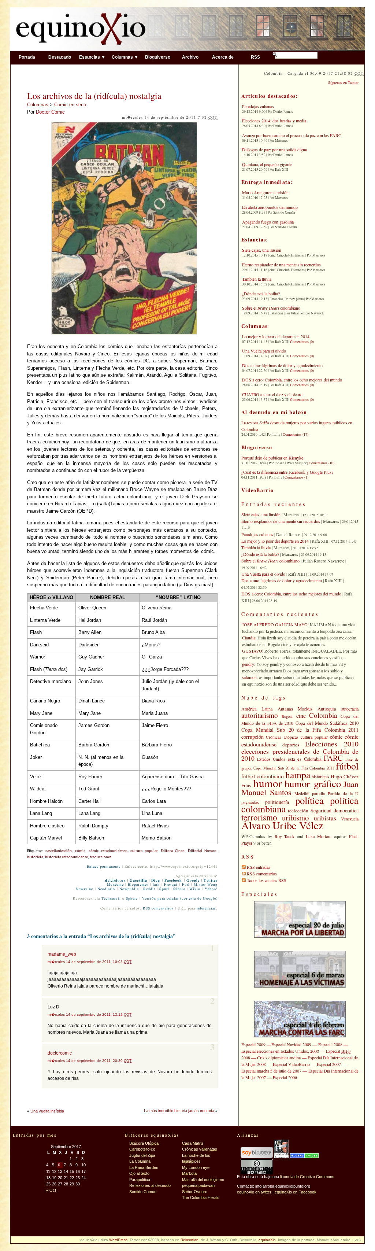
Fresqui (171, 884)
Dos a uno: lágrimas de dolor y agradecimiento (282, 365)
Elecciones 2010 (332, 744)
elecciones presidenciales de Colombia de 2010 (300, 755)
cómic (80, 851)
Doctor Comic (50, 112)
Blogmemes (138, 884)
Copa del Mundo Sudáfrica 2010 (327, 723)
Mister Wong (206, 884)
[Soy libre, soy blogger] (257, 1157)
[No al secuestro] (281, 1157)
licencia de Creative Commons (307, 1176)
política (309, 800)
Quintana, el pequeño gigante (267, 164)
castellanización (58, 851)
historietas (320, 776)
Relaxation (189, 1240)
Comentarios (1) (296, 477)
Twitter (211, 880)
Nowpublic (129, 889)
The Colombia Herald (200, 1197)
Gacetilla (138, 880)
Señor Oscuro (194, 1191)
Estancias (253, 239)
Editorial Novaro (202, 851)
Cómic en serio (70, 104)
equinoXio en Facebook (295, 1192)
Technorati (111, 898)
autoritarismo (259, 715)
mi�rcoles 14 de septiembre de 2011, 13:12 (89, 1014)
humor (267, 783)
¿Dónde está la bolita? (261, 293)
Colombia (323, 715)
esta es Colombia (305, 759)
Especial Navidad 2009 (291, 1044)
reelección (298, 810)
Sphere (132, 898)
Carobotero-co (142, 1149)
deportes (290, 744)
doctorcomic (60, 1053)
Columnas (37, 104)
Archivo (190, 57)
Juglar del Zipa (142, 1155)
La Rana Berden (143, 1167)
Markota (189, 1173)
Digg (155, 880)
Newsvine (84, 889)
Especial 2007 (329, 1064)
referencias (206, 908)
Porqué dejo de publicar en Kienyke (272, 458)
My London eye (195, 1167)
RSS (255, 57)
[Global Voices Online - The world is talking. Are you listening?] (304, 1157)
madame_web (62, 954)
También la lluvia (256, 279)
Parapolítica (139, 1179)
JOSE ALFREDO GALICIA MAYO (275, 624)
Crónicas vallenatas (199, 1149)
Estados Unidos (271, 759)
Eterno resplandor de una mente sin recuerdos (281, 264)
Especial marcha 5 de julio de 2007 (271, 1071)
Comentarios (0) (302, 341)
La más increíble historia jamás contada (179, 1110)
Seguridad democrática (335, 810)
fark (156, 884)
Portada (27, 57)
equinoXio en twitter (254, 1192)
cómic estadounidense (108, 851)
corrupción (252, 736)
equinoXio (267, 1240)
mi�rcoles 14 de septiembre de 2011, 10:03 (89, 962)
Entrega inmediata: (267, 182)
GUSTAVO (252, 651)
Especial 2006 (285, 1077)
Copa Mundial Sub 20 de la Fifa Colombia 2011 (300, 729)
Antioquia (327, 708)
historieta (35, 857)
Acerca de (223, 57)
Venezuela (350, 819)
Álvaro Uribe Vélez (282, 825)
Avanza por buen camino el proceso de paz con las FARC (291, 135)
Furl (186, 884)
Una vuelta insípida (47, 1111)
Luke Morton (318, 836)
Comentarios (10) (321, 462)
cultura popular (143, 851)
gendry (248, 664)
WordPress (118, 1240)
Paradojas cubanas (258, 106)
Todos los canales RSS (266, 880)
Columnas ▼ (125, 57)
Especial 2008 (330, 1044)
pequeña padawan (198, 1185)
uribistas (325, 818)
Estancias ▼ (92, 57)
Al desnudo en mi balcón (274, 412)
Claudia (248, 638)
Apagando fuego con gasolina (268, 222)
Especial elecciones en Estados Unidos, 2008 (280, 1051)
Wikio (194, 889)
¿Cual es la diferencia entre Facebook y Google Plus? (287, 472)
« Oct (51, 1190)
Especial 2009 (253, 1044)
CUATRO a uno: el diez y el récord (272, 394)
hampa (297, 774)
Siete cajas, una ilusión (261, 250)
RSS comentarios (158, 908)
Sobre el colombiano (271, 308)
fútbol (347, 765)
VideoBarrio (257, 490)
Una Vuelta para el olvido (264, 351)
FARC (333, 758)
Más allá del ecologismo (203, 1179)
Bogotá (287, 716)
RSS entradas (258, 867)
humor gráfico (313, 783)
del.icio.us (115, 880)
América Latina (256, 709)
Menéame (115, 884)
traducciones (100, 857)
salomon (249, 677)
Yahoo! (211, 889)
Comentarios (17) (295, 434)
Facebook (173, 880)
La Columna (140, 1161)
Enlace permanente (103, 866)
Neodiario (106, 889)
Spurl (164, 889)
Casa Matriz (193, 1143)
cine (301, 716)
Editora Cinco (173, 851)
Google (193, 880)
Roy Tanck (285, 836)
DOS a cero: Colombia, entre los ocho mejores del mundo (292, 380)
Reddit (149, 889)
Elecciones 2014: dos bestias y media (274, 120)
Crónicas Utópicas (282, 737)
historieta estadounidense (66, 857)
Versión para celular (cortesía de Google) (180, 898)
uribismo (295, 817)
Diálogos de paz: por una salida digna (274, 149)
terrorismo (259, 817)
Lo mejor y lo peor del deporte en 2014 (275, 336)
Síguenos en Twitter (343, 82)
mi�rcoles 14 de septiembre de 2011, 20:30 (89, 1061)
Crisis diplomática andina (279, 1057)
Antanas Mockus (295, 708)
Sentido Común (142, 1191)
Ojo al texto (139, 1173)
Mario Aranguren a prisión (265, 192)
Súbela (179, 889)
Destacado (59, 57)
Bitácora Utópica (144, 1143)
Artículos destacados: (269, 96)
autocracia (350, 709)
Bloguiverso (157, 57)
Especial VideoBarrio (291, 1064)
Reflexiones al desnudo (150, 1185)
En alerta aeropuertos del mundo (270, 207)
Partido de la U (343, 793)
